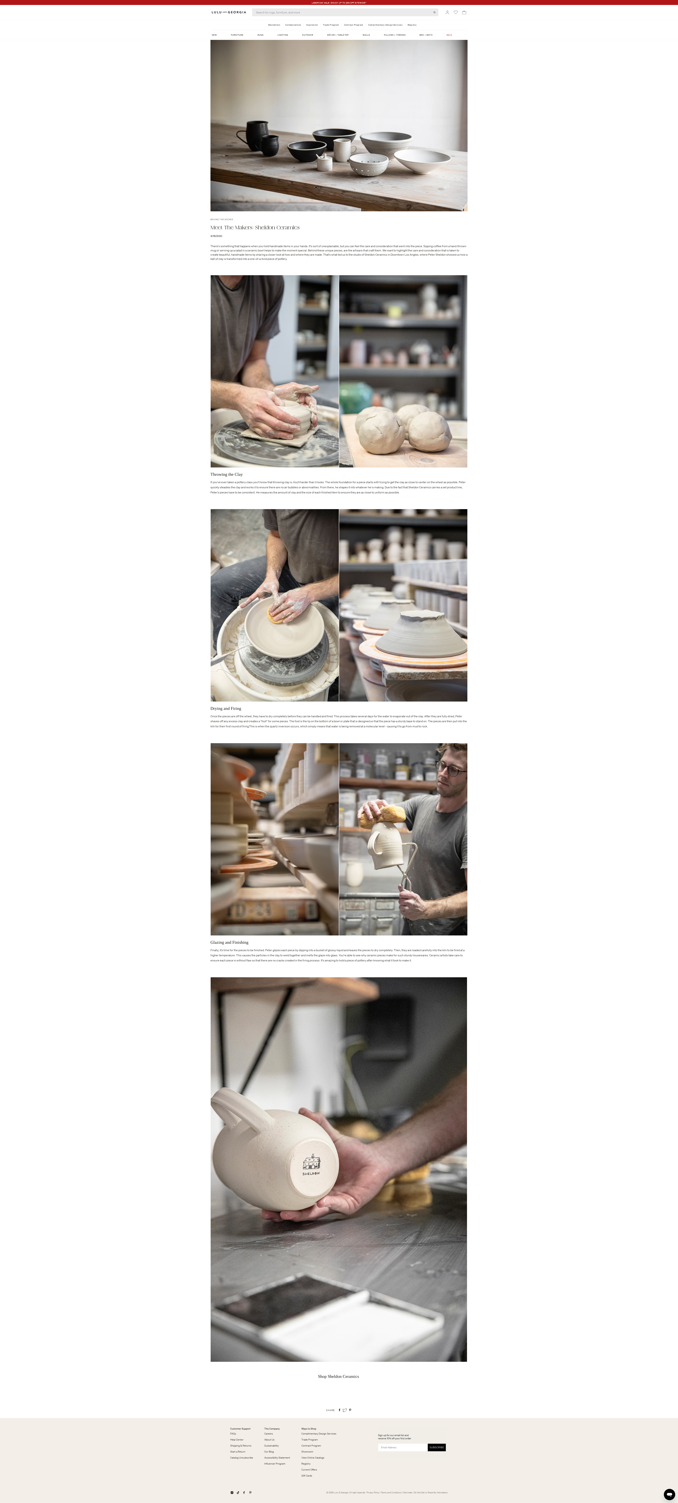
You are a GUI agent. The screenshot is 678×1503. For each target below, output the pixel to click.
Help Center (236, 1439)
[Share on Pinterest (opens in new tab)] (350, 1410)
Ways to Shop (308, 1428)
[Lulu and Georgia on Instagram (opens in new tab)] (232, 1492)
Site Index (407, 1492)
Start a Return (237, 1451)
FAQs (233, 1433)
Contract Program (311, 1445)
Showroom (307, 1451)
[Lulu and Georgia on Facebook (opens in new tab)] (244, 1492)
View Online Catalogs (312, 1457)
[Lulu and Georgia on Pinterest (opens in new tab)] (250, 1492)
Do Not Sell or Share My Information (431, 1492)
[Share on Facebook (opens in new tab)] (339, 1410)
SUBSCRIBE (437, 1447)
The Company (272, 1428)
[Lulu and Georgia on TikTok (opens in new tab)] (238, 1492)
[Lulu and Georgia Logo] (229, 12)
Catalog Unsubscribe (241, 1457)
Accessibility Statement (277, 1457)
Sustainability (271, 1445)
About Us (269, 1439)
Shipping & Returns (240, 1445)
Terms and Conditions (391, 1492)
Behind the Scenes (221, 219)
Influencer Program (274, 1463)
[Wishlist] (456, 12)
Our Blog (269, 1451)
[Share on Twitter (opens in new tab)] (345, 1410)
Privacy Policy (373, 1492)
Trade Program (309, 1439)
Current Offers (309, 1469)
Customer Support (240, 1428)
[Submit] (434, 12)
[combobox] (345, 12)
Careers (268, 1433)
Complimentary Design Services (318, 1433)
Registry (306, 1463)
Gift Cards (306, 1475)
